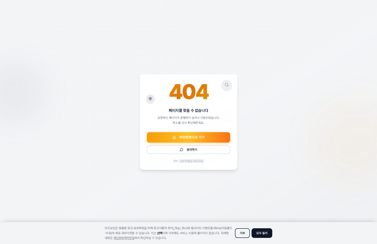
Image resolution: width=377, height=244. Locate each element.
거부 (242, 233)
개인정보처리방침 (123, 238)
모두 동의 (261, 233)
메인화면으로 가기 (192, 137)
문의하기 (192, 149)
